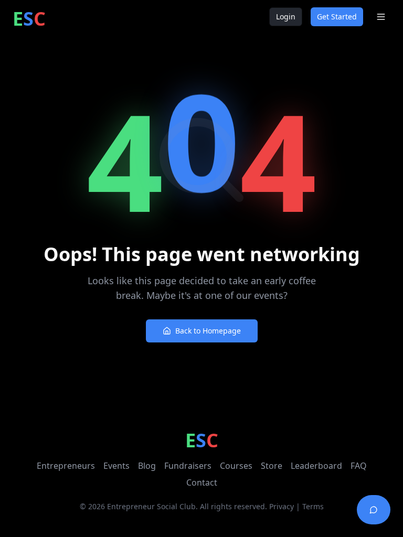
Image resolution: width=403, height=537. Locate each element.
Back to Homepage (208, 331)
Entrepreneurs (66, 465)
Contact (201, 482)
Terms (313, 506)
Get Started (337, 17)
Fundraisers (187, 465)
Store (271, 465)
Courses (236, 465)
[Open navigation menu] (381, 16)
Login (285, 17)
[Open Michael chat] (373, 509)
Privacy (281, 506)
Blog (147, 465)
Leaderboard (316, 465)
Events (116, 465)
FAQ (359, 465)
